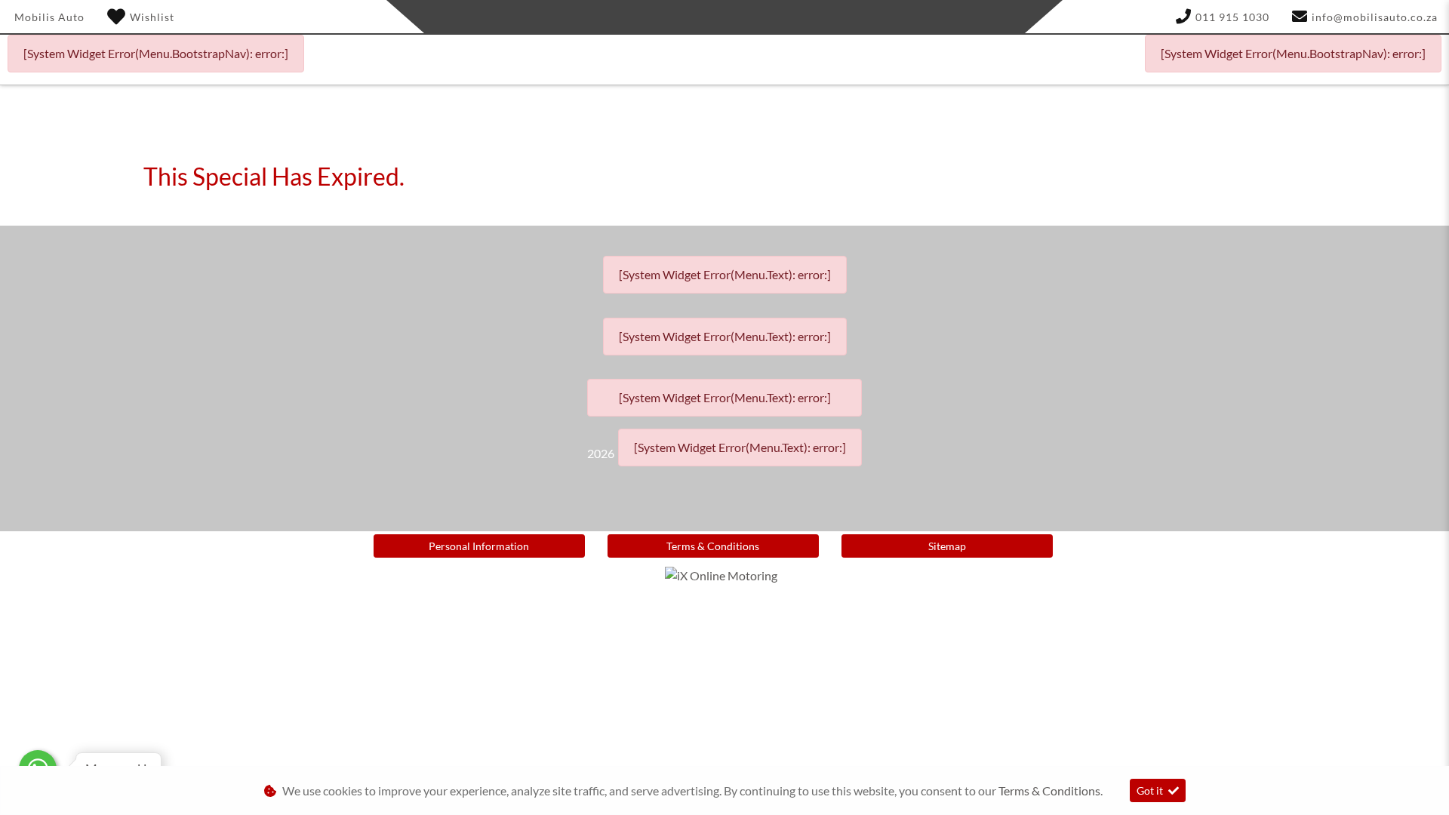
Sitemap (947, 546)
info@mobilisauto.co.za (1375, 17)
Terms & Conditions (712, 546)
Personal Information (479, 546)
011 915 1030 (1232, 17)
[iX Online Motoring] (725, 574)
